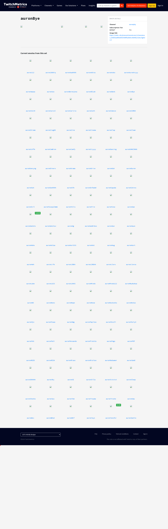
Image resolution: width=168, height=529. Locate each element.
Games (59, 5)
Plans (83, 5)
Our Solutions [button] (70, 5)
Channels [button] (48, 5)
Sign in (145, 434)
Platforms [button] (35, 5)
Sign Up (152, 5)
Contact (135, 434)
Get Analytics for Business (136, 6)
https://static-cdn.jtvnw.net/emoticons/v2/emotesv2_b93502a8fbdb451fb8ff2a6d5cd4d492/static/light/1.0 (127, 37)
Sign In (160, 5)
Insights (92, 5)
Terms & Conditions (122, 434)
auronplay (132, 24)
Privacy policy (106, 434)
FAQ (96, 434)
